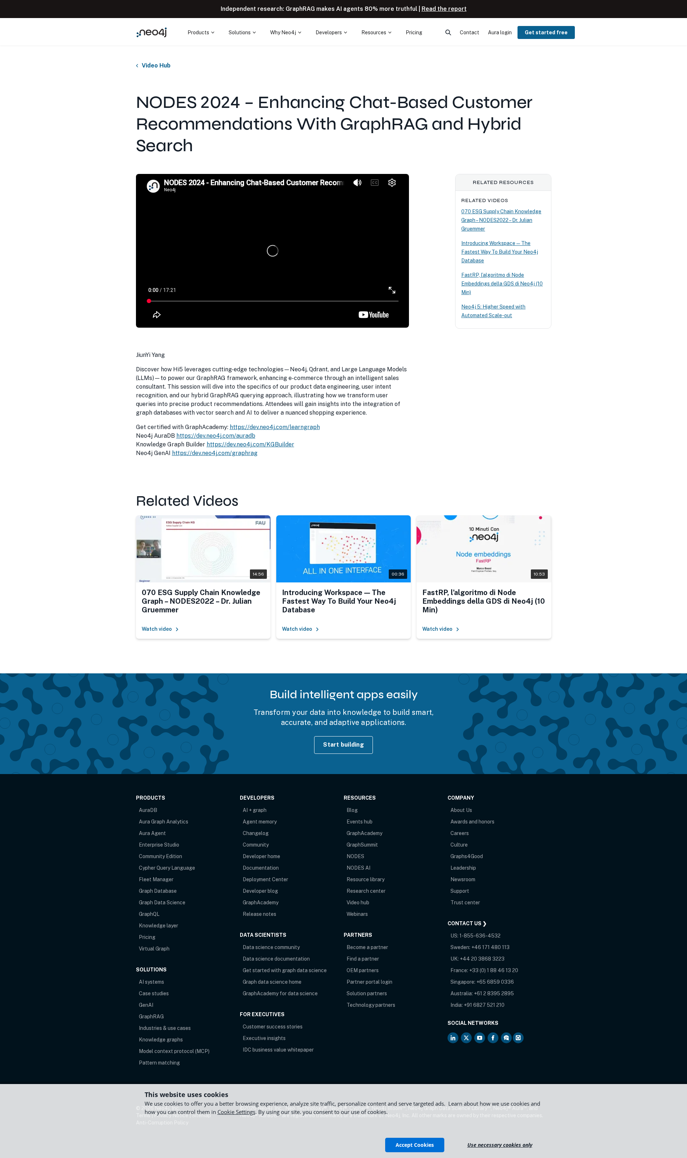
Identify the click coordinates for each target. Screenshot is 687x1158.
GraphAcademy (260, 902)
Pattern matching (159, 1063)
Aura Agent (152, 833)
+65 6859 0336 (495, 982)
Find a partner (363, 959)
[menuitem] (201, 32)
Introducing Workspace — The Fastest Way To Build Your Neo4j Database (499, 251)
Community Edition (160, 856)
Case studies (154, 993)
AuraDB (148, 810)
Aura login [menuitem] (500, 32)
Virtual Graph (154, 949)
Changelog (256, 833)
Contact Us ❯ (467, 923)
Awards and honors (472, 822)
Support (459, 891)
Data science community (271, 947)
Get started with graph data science (285, 970)
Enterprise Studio (159, 845)
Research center (366, 891)
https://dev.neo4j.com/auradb (215, 435)
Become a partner (367, 947)
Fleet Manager (156, 879)
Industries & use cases (165, 1028)
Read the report (444, 8)
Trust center (465, 902)
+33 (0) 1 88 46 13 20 (493, 970)
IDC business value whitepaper (278, 1050)
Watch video (157, 629)
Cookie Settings (236, 1111)
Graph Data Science (162, 902)
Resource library (365, 879)
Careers (459, 833)
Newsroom (462, 879)
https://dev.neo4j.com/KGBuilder (250, 444)
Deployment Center (265, 879)
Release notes (259, 914)
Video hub (358, 902)
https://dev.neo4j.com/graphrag (214, 453)
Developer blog (260, 891)
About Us (461, 810)
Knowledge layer (158, 925)
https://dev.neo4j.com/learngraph (275, 427)
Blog (352, 810)
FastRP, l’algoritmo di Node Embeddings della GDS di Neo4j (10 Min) (502, 283)
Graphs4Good (466, 856)
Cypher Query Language (167, 868)
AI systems (151, 982)
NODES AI (358, 868)
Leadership (463, 868)
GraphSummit (362, 845)
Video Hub (156, 66)
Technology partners (371, 1005)
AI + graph (255, 810)
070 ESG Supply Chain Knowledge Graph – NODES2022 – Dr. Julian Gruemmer (501, 220)
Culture (459, 845)
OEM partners (363, 970)
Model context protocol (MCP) (174, 1051)
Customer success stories (273, 1027)
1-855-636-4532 (480, 936)
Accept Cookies (415, 1144)
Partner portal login (369, 982)
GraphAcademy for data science (280, 993)
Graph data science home (272, 982)
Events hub (360, 822)
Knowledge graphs (161, 1040)
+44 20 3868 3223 (482, 959)
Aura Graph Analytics (163, 822)
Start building (343, 744)
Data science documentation (276, 959)
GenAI (146, 1005)
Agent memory (260, 822)
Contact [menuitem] (469, 32)
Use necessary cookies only (499, 1144)
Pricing (147, 937)
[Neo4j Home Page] (152, 32)
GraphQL (149, 914)
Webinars (357, 914)
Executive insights (264, 1038)
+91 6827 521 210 (484, 1005)
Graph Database (158, 891)
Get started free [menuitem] (546, 32)
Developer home (261, 856)
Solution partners (367, 993)
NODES (355, 856)
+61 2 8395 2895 (494, 993)
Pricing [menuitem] (414, 32)
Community (256, 845)
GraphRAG (151, 1016)
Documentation (261, 868)
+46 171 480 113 (490, 947)
